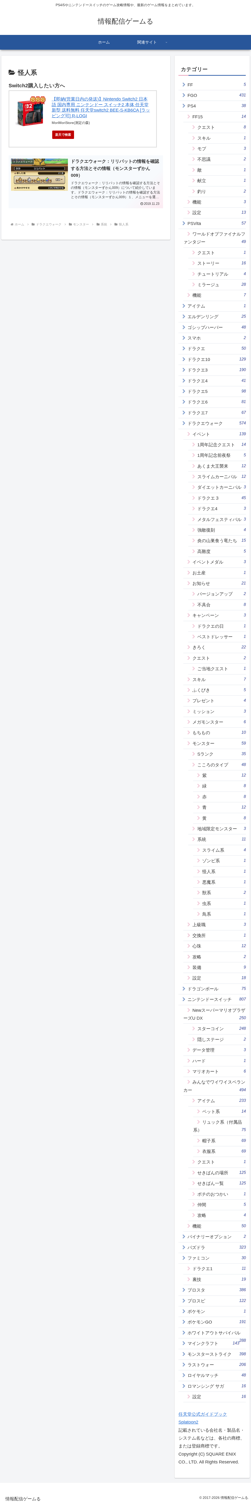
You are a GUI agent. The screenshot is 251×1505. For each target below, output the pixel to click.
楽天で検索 (63, 134)
